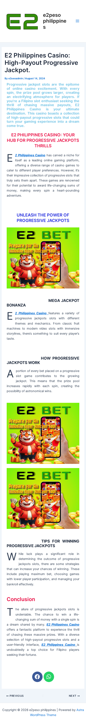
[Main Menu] (77, 21)
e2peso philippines (54, 21)
